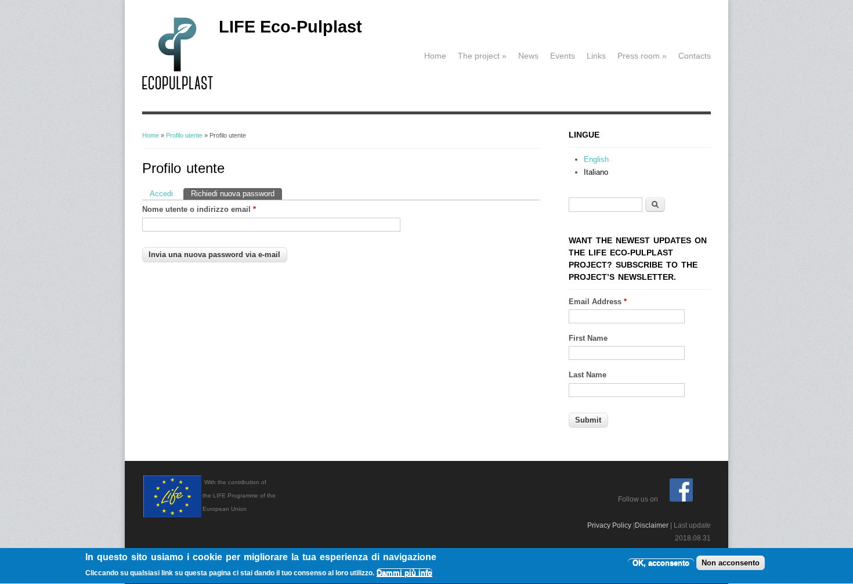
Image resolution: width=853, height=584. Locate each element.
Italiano (596, 172)
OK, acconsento (660, 562)
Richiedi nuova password (236, 193)
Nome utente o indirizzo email (199, 209)
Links (596, 55)
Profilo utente (184, 135)
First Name (588, 338)
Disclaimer (651, 525)
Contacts (694, 55)
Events (562, 55)
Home (435, 55)
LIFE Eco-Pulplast (290, 26)
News (528, 55)
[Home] (177, 87)
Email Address (598, 301)
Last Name (587, 374)
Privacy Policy (609, 525)
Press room (642, 55)
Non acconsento (731, 562)
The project (482, 55)
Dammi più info (404, 573)
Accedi (161, 193)
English (596, 159)
